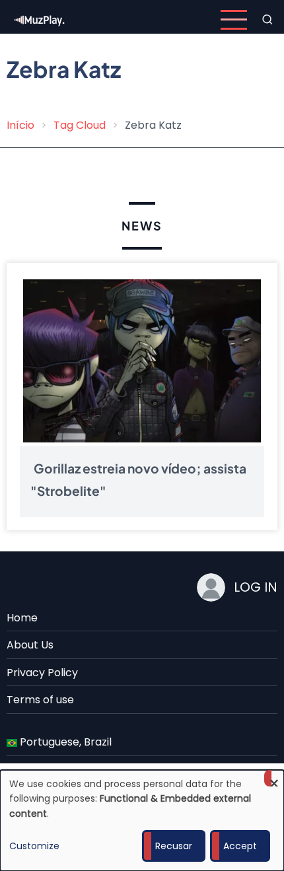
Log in (255, 587)
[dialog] (142, 820)
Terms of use (40, 699)
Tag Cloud (79, 125)
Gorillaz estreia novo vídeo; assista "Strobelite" (138, 479)
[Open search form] (267, 20)
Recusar (173, 846)
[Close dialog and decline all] (274, 778)
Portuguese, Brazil (64, 741)
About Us (30, 644)
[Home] (40, 18)
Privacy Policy (42, 672)
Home (22, 617)
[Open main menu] (234, 20)
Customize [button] (34, 846)
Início (20, 125)
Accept (240, 846)
